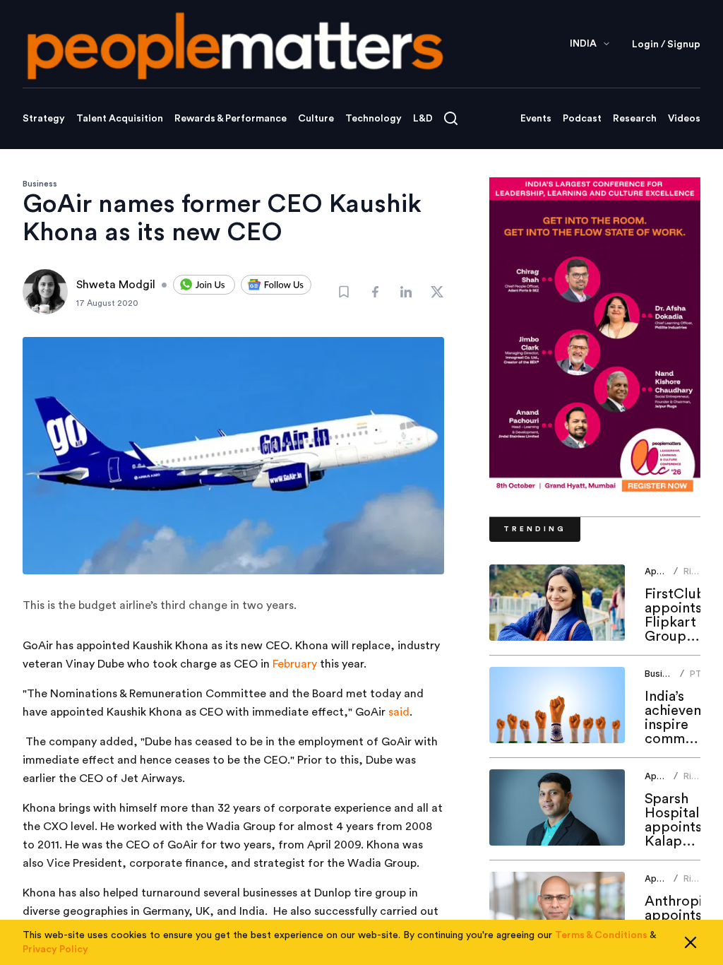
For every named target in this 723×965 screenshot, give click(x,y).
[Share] (375, 292)
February (295, 664)
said (399, 712)
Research (635, 119)
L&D (423, 119)
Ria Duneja (697, 577)
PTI (697, 673)
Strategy (44, 119)
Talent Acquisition (119, 119)
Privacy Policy (55, 949)
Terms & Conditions (601, 935)
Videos (684, 119)
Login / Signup (666, 44)
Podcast (582, 119)
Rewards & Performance (230, 119)
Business (40, 183)
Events (535, 119)
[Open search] (451, 118)
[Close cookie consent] (690, 942)
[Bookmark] (344, 292)
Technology (373, 119)
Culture (316, 119)
